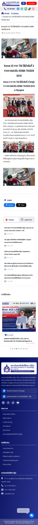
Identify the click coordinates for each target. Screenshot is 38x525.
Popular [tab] (11, 219)
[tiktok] (13, 403)
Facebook (10, 205)
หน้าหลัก (6, 13)
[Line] (3, 403)
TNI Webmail (6, 426)
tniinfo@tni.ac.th (9, 493)
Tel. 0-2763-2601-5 (10, 485)
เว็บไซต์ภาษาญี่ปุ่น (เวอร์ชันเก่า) (11, 456)
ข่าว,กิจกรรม (15, 13)
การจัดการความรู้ (7, 422)
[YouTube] (18, 403)
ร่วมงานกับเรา (6, 430)
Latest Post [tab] (28, 219)
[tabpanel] (19, 254)
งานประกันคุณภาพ (8, 448)
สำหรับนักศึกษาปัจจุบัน (9, 414)
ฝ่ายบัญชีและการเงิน (8, 452)
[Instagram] (8, 403)
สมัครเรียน (31, 3)
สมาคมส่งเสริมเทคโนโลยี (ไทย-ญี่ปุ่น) (13, 434)
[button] (10, 348)
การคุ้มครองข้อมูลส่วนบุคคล (10, 460)
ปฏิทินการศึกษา (7, 418)
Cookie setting (7, 464)
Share (22, 205)
